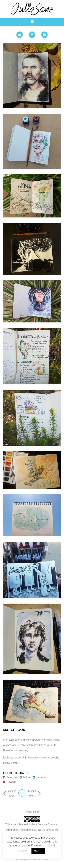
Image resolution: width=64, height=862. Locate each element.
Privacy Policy (32, 812)
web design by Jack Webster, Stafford (32, 860)
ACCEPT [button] (38, 851)
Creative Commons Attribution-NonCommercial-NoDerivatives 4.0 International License (32, 830)
